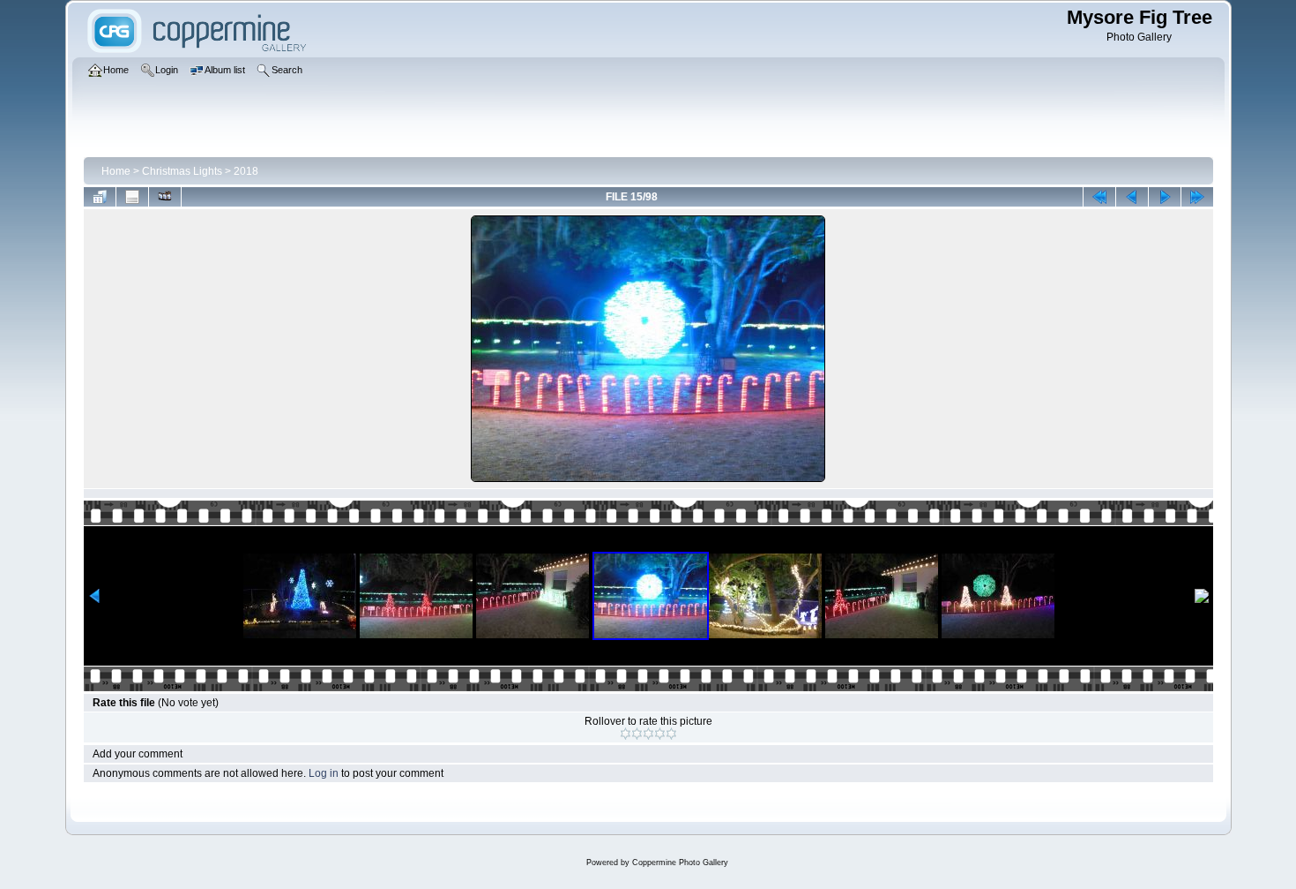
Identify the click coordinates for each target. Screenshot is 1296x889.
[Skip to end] (1197, 197)
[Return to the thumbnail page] (99, 197)
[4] (660, 733)
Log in (324, 773)
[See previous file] (1132, 197)
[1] (625, 733)
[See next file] (1165, 197)
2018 (246, 171)
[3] (648, 733)
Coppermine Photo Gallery (680, 862)
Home (115, 171)
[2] (637, 733)
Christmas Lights (182, 171)
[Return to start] (1099, 197)
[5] (671, 733)
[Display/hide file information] (132, 197)
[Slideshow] (165, 197)
